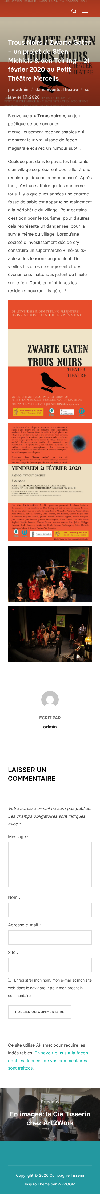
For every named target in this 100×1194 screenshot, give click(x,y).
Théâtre (70, 89)
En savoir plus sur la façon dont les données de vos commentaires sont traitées (48, 1060)
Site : (13, 952)
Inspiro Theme (37, 1184)
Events (53, 89)
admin (22, 89)
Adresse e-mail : (24, 925)
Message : (18, 836)
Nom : (14, 897)
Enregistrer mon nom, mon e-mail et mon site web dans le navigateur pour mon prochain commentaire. (50, 988)
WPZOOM (66, 1184)
